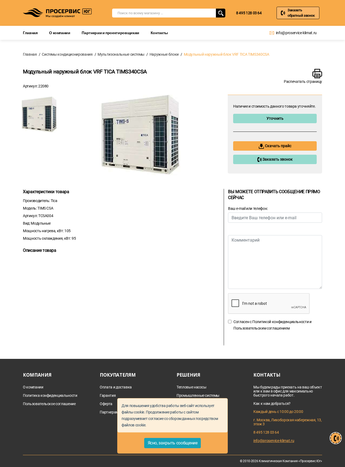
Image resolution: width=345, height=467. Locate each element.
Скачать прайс (277, 146)
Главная (30, 32)
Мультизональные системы (121, 54)
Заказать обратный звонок (301, 12)
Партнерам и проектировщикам (110, 32)
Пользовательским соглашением (261, 328)
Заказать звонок (277, 159)
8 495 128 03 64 (249, 13)
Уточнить (275, 118)
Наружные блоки (164, 54)
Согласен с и (272, 325)
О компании (59, 32)
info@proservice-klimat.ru (296, 33)
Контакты (159, 32)
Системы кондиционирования (67, 54)
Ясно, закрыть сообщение (173, 442)
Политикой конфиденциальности (280, 322)
